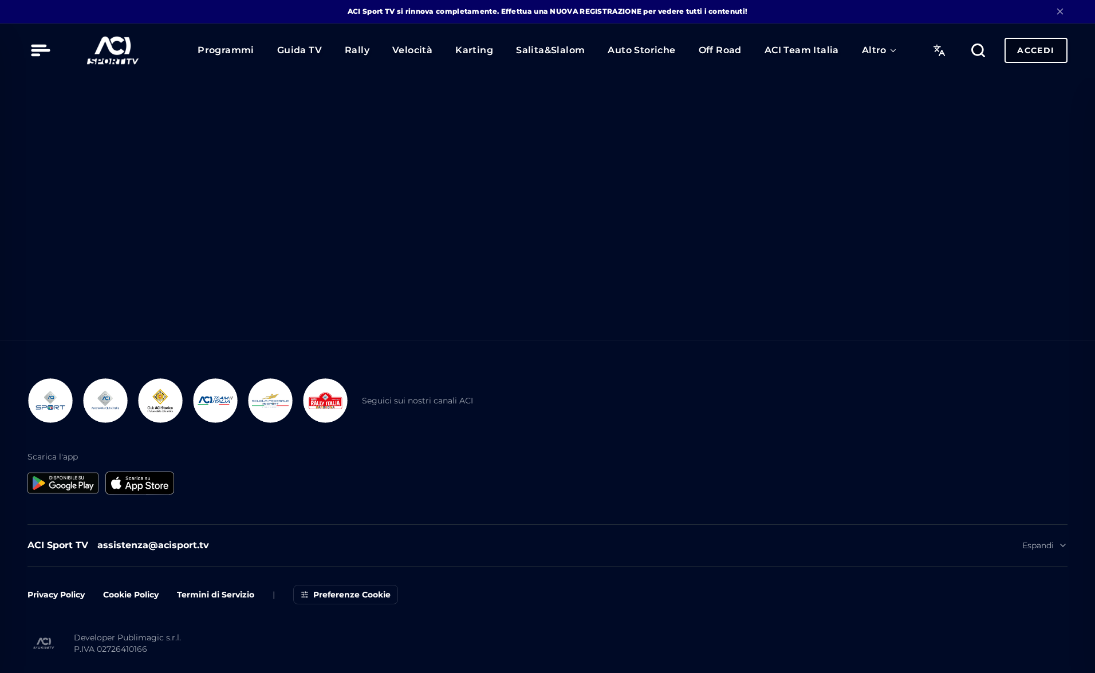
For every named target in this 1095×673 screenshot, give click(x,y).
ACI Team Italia (802, 50)
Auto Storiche (641, 50)
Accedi (1035, 50)
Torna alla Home (547, 180)
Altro (874, 50)
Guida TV (299, 50)
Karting (474, 50)
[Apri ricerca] (978, 50)
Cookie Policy (131, 641)
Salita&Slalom (550, 50)
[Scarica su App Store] (139, 529)
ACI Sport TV (57, 591)
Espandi (1038, 592)
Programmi (226, 50)
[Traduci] (939, 50)
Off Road (720, 50)
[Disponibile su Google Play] (63, 529)
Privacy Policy (56, 641)
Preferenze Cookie (352, 641)
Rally (357, 50)
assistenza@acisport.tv (153, 591)
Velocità (412, 50)
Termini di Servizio (215, 641)
